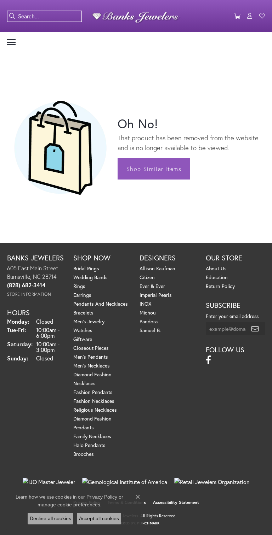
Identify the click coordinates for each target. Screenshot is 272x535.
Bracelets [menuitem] (83, 312)
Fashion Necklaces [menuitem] (93, 401)
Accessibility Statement (176, 502)
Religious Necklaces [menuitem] (95, 409)
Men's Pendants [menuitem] (90, 356)
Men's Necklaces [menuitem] (91, 365)
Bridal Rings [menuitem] (86, 268)
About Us (216, 268)
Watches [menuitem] (82, 330)
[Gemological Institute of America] (124, 482)
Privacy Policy (101, 497)
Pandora (149, 321)
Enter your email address (232, 316)
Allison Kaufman (157, 268)
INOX (145, 303)
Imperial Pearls (156, 295)
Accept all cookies (99, 518)
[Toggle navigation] (11, 42)
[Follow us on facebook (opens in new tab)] (208, 360)
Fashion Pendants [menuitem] (93, 392)
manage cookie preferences (69, 504)
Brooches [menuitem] (83, 454)
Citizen (147, 277)
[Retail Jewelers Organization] (211, 482)
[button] (237, 16)
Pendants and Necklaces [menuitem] (100, 303)
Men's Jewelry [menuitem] (88, 321)
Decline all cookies (50, 518)
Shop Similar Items (154, 168)
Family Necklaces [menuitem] (92, 436)
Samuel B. (150, 330)
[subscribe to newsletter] (255, 328)
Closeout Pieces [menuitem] (91, 348)
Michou (148, 312)
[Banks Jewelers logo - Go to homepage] (136, 16)
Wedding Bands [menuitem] (90, 277)
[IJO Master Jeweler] (49, 482)
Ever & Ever (152, 286)
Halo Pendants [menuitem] (89, 445)
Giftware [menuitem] (82, 339)
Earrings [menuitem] (82, 295)
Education (217, 277)
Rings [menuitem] (79, 286)
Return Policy (220, 286)
